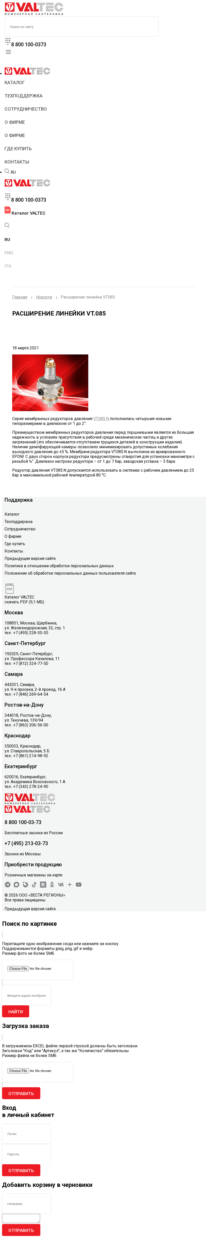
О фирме (15, 122)
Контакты (17, 162)
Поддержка (19, 500)
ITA (8, 266)
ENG (9, 252)
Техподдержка (24, 95)
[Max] (16, 886)
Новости (44, 297)
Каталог (15, 82)
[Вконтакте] (61, 886)
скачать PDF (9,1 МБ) (24, 602)
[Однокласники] (52, 886)
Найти (15, 1011)
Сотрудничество (26, 109)
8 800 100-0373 (28, 44)
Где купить (18, 148)
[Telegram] (8, 886)
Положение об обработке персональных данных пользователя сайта (70, 573)
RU (13, 172)
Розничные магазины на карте (33, 875)
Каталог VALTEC (28, 213)
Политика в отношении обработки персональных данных (59, 565)
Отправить (21, 1093)
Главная (19, 297)
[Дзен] (70, 886)
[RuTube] (43, 886)
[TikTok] (34, 886)
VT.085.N (101, 418)
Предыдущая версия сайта (30, 558)
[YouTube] (79, 886)
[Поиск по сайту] (7, 172)
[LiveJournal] (25, 886)
